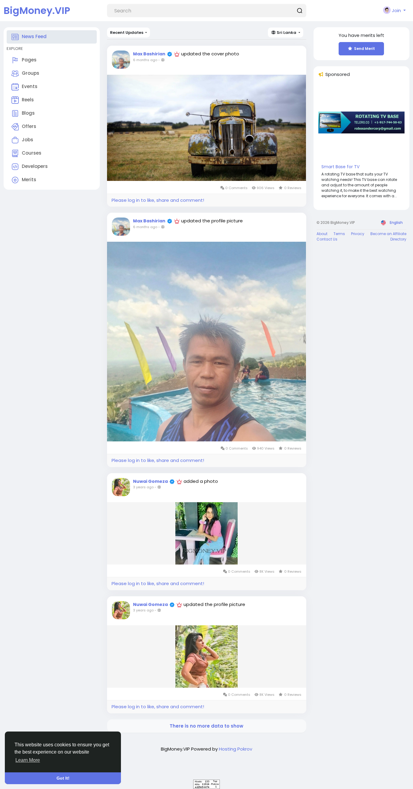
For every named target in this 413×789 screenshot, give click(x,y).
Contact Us (327, 239)
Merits (29, 179)
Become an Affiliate (388, 233)
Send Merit (364, 48)
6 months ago (145, 59)
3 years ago (143, 487)
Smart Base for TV (340, 167)
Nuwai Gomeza (150, 481)
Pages (29, 60)
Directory (398, 239)
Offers (29, 126)
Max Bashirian (149, 54)
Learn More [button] (27, 760)
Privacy (357, 233)
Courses (31, 153)
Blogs (28, 113)
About (322, 233)
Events (29, 86)
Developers (35, 166)
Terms (339, 233)
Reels (28, 100)
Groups (30, 73)
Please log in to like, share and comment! (158, 200)
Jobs (27, 139)
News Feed (34, 36)
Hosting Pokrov (235, 749)
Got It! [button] (63, 778)
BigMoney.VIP (37, 10)
